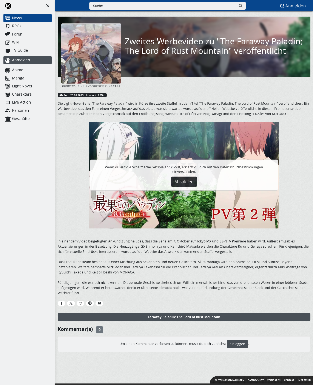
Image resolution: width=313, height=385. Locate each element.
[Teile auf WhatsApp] (80, 303)
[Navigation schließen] (48, 6)
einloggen (237, 344)
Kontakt (289, 380)
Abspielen (184, 182)
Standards (274, 380)
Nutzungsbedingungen (229, 380)
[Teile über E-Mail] (99, 303)
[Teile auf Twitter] (71, 303)
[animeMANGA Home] (8, 6)
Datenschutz (256, 380)
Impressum (304, 380)
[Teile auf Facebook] (61, 303)
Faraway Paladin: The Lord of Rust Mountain (184, 317)
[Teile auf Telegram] (90, 303)
